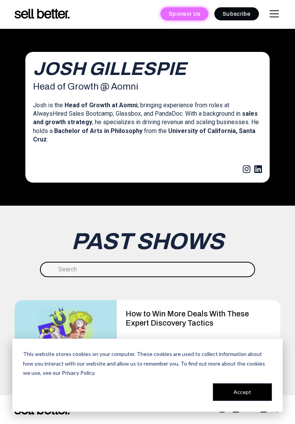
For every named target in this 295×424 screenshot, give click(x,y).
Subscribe (236, 14)
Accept (242, 392)
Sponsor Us (184, 14)
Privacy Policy (78, 372)
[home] (42, 14)
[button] (272, 14)
